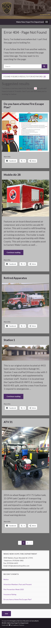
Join (6, 614)
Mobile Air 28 (12, 174)
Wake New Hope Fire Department (30, 22)
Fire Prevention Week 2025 (14, 589)
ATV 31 (8, 422)
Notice (6, 579)
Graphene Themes (18, 625)
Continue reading (13, 252)
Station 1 (9, 340)
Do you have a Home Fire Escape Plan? (24, 105)
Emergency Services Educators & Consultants (24, 621)
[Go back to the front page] (25, 9)
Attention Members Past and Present (18, 584)
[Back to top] (46, 623)
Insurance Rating (10, 594)
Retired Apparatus (15, 278)
